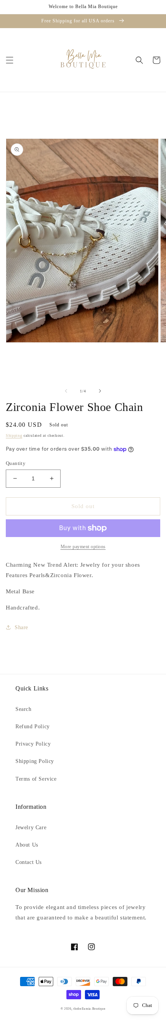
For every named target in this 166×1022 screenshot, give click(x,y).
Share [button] (21, 627)
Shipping (14, 435)
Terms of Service (36, 779)
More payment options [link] (83, 546)
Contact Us (28, 862)
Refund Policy (32, 726)
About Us (26, 845)
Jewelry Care (30, 827)
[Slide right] (99, 390)
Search (23, 709)
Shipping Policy (34, 761)
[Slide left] (66, 390)
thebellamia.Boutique (89, 1008)
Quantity (15, 463)
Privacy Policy (33, 744)
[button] (9, 60)
